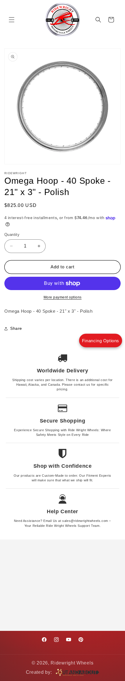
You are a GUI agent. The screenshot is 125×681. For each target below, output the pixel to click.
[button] (11, 19)
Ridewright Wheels (72, 662)
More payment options (63, 297)
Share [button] (16, 328)
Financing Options (100, 340)
